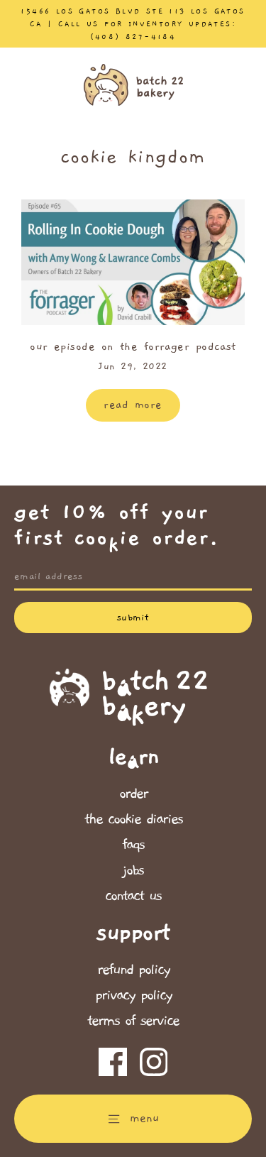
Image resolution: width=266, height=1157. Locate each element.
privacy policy (133, 995)
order (133, 793)
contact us (133, 895)
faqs (133, 844)
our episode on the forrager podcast (133, 346)
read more (133, 404)
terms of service (133, 1020)
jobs (133, 870)
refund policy (133, 969)
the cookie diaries (133, 819)
